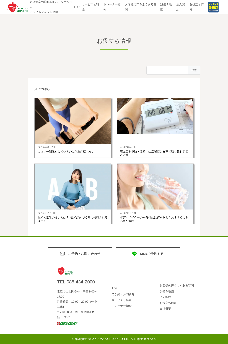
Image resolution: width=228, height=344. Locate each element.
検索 (194, 70)
